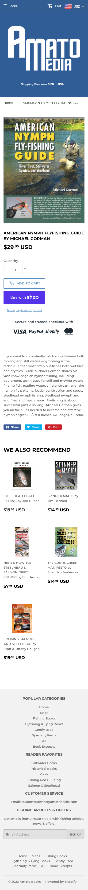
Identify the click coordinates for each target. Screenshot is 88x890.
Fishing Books (44, 718)
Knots (44, 774)
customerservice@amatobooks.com (49, 802)
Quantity (11, 261)
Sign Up (75, 834)
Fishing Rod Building (44, 780)
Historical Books (44, 768)
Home (8, 103)
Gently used (44, 729)
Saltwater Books (44, 763)
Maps (44, 713)
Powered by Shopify (61, 881)
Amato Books (30, 881)
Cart (57, 6)
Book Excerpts (44, 746)
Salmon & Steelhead (44, 785)
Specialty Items (44, 735)
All (44, 741)
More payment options (24, 310)
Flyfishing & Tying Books (44, 724)
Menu (13, 6)
